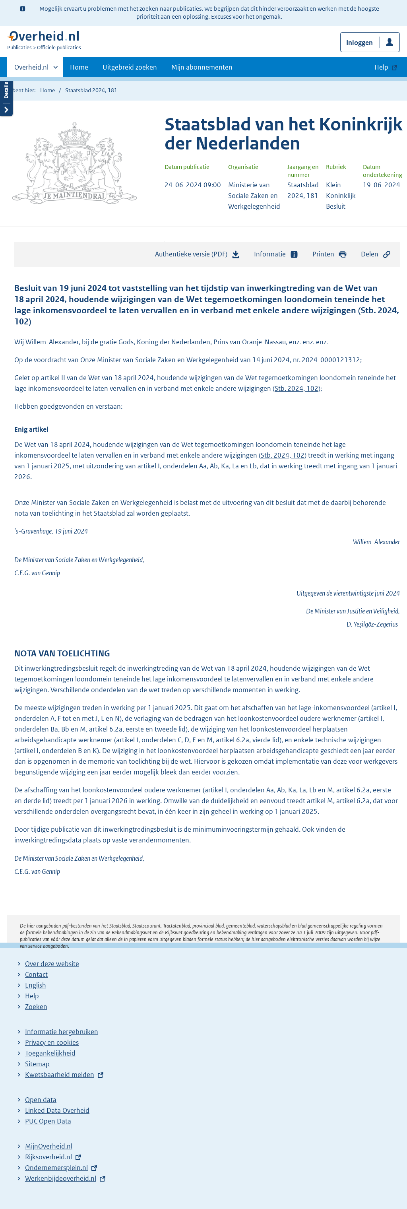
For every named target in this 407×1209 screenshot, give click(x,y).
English (35, 985)
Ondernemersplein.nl (56, 1167)
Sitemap (37, 1064)
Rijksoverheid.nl (48, 1157)
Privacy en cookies (52, 1042)
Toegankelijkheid (50, 1053)
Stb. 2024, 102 (296, 388)
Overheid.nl (31, 70)
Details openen (6, 96)
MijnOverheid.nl (48, 1146)
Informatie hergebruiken (61, 1031)
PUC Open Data (48, 1121)
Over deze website (52, 963)
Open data (40, 1099)
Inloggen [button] (359, 42)
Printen (323, 254)
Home (79, 67)
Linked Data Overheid (57, 1110)
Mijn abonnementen (202, 67)
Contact (36, 974)
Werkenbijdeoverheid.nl (60, 1178)
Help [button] (381, 67)
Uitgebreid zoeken (130, 67)
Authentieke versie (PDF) (193, 256)
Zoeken (36, 1006)
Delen (369, 254)
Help (32, 996)
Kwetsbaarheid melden (59, 1074)
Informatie (270, 254)
